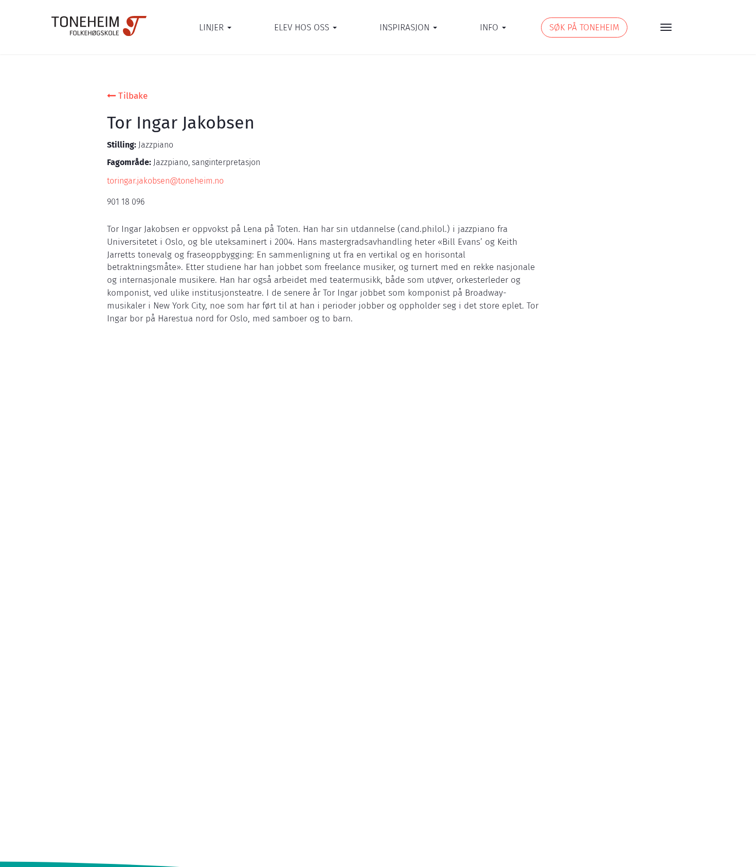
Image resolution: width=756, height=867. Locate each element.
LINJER (212, 27)
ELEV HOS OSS (303, 27)
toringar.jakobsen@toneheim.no (165, 181)
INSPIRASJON (406, 27)
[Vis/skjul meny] (666, 27)
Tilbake (132, 96)
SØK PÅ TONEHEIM (584, 27)
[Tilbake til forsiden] (99, 26)
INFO (490, 27)
